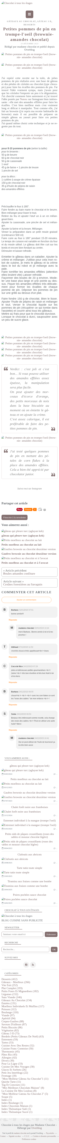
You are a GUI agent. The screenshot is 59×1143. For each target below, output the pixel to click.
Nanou (23, 99)
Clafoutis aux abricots (30, 854)
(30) (18, 1066)
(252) (10, 985)
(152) (10, 994)
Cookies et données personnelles (44, 1136)
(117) (23, 1006)
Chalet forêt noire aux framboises (29, 807)
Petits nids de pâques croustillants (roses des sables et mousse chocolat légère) (29, 835)
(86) (12, 1027)
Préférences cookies (29, 1139)
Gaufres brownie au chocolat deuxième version (29, 792)
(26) (14, 1069)
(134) (17, 1000)
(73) (10, 1033)
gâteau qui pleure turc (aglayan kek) (29, 765)
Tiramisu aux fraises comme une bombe (29, 881)
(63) (23, 1036)
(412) (9, 979)
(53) (7, 1042)
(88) (13, 1021)
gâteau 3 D (44, 21)
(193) (12, 988)
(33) (12, 1063)
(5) (25, 1093)
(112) (9, 1009)
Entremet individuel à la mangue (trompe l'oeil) (29, 820)
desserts (30, 25)
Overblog (36, 1127)
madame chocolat (20, 1133)
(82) (10, 1030)
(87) (14, 1024)
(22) (15, 1072)
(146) (12, 997)
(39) (8, 1060)
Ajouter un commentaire (26, 600)
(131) (9, 1003)
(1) (7, 1099)
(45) (11, 1051)
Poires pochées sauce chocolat (29, 894)
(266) (16, 982)
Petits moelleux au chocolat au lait (29, 779)
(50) (17, 1048)
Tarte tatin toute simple (29, 867)
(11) (25, 1078)
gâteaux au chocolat (21, 21)
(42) (9, 1057)
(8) (23, 1087)
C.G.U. (27, 1136)
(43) (9, 1054)
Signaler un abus (15, 1136)
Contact (3, 1136)
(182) (20, 991)
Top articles (50, 1133)
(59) (10, 1039)
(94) (8, 1018)
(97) (8, 1015)
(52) (18, 1045)
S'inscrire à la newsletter (14, 517)
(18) (9, 1075)
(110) (10, 1012)
